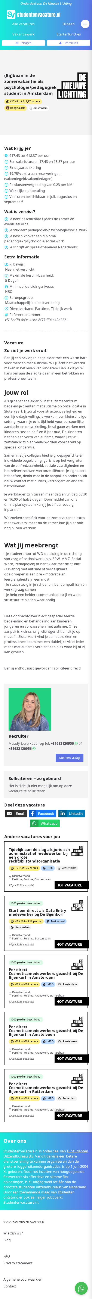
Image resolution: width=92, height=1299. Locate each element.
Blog (7, 1240)
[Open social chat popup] (81, 1288)
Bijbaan (69, 24)
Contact (9, 1286)
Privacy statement (18, 1263)
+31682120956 (62, 743)
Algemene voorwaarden (22, 1279)
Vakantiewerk (23, 34)
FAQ (6, 1256)
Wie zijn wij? (13, 1233)
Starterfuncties (68, 34)
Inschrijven (71, 43)
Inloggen (25, 43)
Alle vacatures (23, 24)
